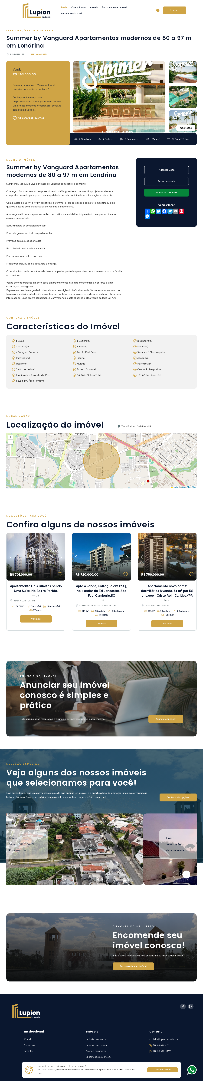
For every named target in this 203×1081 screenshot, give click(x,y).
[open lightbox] (119, 96)
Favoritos (28, 1051)
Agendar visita (166, 169)
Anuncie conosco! (166, 719)
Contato (174, 10)
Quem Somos (78, 7)
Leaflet (176, 487)
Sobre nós (29, 1045)
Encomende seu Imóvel (98, 1057)
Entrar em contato (166, 192)
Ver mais (36, 618)
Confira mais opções (178, 797)
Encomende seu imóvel (114, 7)
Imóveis (94, 7)
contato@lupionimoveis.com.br (165, 1039)
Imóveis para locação (97, 1045)
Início (64, 7)
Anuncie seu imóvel (71, 13)
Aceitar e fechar (162, 1069)
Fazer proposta (166, 181)
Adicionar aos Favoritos (31, 118)
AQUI (121, 1069)
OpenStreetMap (189, 487)
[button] (10, 437)
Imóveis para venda (96, 1039)
